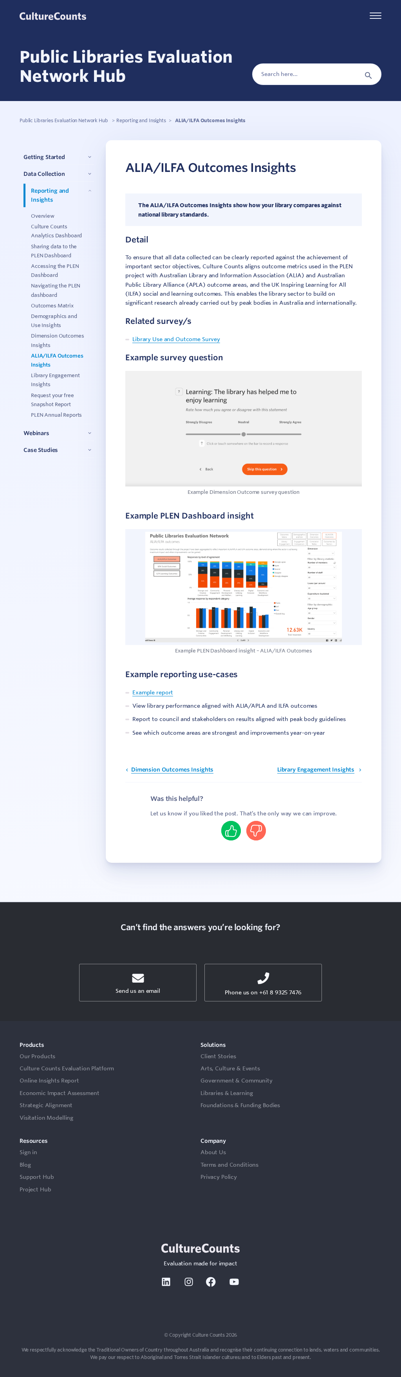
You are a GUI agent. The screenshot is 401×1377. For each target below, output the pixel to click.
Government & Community (236, 1080)
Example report (152, 692)
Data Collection (44, 173)
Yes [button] (231, 830)
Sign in (28, 1152)
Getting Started (44, 157)
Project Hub (35, 1189)
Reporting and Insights (141, 120)
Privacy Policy (218, 1176)
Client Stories (218, 1056)
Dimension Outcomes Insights (172, 769)
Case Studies (40, 450)
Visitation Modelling (46, 1117)
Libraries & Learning (226, 1093)
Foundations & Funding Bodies (240, 1105)
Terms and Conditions (229, 1164)
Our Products (37, 1056)
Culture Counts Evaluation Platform (67, 1068)
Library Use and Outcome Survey (176, 339)
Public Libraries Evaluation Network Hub (64, 120)
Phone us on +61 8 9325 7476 (263, 992)
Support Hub (37, 1176)
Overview (42, 216)
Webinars (36, 433)
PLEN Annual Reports (56, 415)
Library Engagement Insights (315, 769)
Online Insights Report (49, 1080)
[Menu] (375, 16)
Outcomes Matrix (52, 305)
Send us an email (138, 990)
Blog (25, 1164)
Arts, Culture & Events (230, 1068)
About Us (213, 1152)
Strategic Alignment (46, 1105)
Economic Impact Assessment (59, 1093)
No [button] (256, 830)
